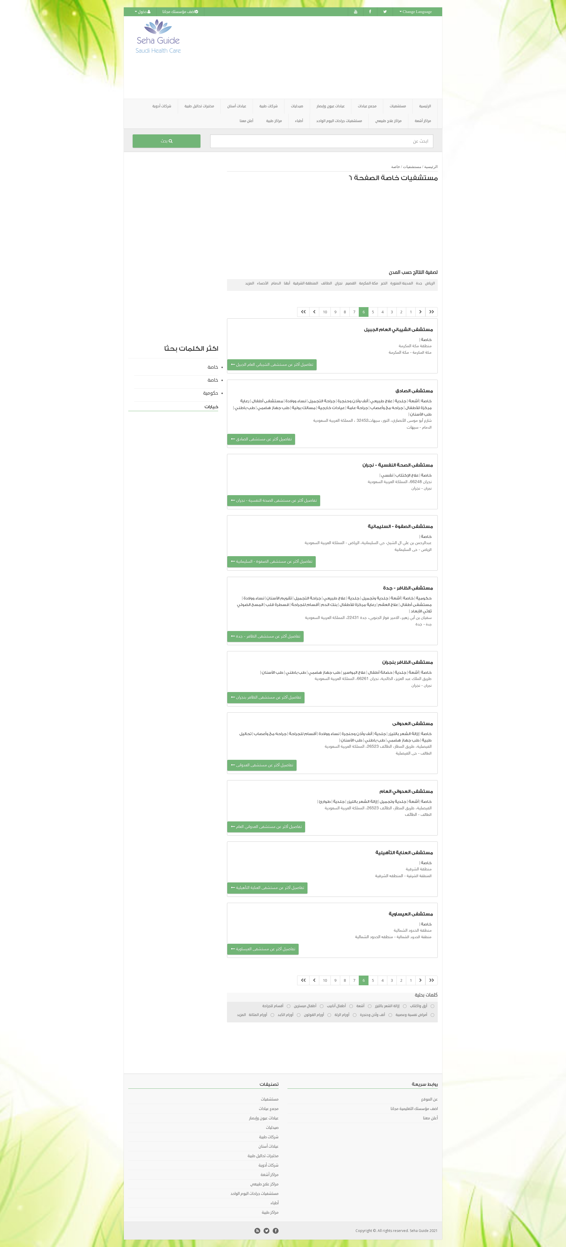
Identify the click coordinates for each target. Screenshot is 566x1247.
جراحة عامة (357, 408)
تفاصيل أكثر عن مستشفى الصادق (263, 439)
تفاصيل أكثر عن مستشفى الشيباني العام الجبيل (274, 364)
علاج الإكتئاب (407, 475)
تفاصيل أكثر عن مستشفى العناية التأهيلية (269, 887)
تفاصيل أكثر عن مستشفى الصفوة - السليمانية (273, 561)
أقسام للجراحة (305, 604)
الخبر (384, 283)
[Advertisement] (316, 57)
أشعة (414, 401)
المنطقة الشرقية (305, 283)
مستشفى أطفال (267, 401)
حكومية (424, 598)
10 (325, 311)
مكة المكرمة (368, 283)
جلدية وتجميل (375, 598)
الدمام (276, 283)
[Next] (314, 312)
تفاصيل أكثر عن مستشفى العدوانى (264, 765)
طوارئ (325, 801)
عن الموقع (429, 1099)
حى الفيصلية (406, 753)
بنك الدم (329, 604)
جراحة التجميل (321, 401)
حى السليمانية (406, 549)
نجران (339, 283)
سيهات (412, 427)
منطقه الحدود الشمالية (374, 937)
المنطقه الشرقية (389, 876)
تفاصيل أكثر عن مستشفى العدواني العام (268, 826)
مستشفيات (412, 166)
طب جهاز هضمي (273, 408)
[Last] (303, 312)
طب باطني (245, 408)
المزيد (249, 283)
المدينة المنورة (401, 283)
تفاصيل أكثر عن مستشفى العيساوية (265, 949)
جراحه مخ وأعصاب (386, 408)
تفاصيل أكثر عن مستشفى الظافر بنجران (268, 697)
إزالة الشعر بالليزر (403, 734)
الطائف (326, 283)
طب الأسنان (421, 414)
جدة (419, 283)
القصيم (350, 283)
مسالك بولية (303, 408)
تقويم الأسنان (279, 598)
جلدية (400, 401)
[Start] (431, 312)
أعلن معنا (246, 120)
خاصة (395, 166)
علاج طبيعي (381, 401)
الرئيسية (425, 106)
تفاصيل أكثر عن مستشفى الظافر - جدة (267, 636)
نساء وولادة (295, 401)
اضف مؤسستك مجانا (178, 11)
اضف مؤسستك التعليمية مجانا (414, 1108)
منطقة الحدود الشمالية (414, 937)
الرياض (430, 283)
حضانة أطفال (380, 672)
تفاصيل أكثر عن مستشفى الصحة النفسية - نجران (276, 500)
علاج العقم (388, 604)
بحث (165, 141)
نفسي (387, 475)
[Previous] (420, 312)
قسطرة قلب (277, 604)
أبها (287, 283)
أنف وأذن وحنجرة (353, 401)
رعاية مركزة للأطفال (358, 604)
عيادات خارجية (331, 408)
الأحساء (262, 283)
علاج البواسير (354, 672)
